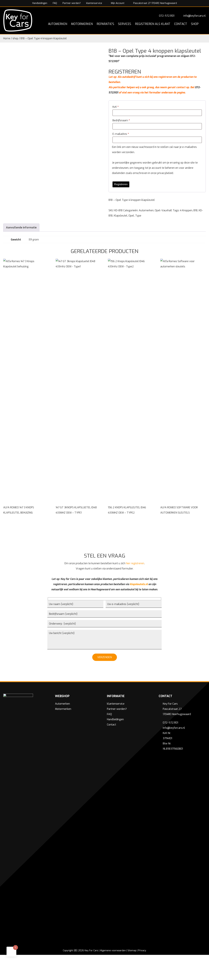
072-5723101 (166, 15)
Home (6, 38)
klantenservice (94, 3)
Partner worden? (72, 3)
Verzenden (104, 657)
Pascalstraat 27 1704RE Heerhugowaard (155, 3)
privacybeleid (165, 173)
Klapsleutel (120, 215)
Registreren (121, 184)
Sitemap (132, 950)
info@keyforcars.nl (195, 15)
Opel (131, 215)
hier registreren (135, 563)
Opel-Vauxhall (163, 210)
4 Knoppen (186, 210)
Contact (111, 724)
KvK (116, 107)
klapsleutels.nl (139, 584)
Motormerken (63, 709)
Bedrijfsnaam (121, 120)
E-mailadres (121, 134)
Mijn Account (117, 3)
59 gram (33, 239)
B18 (195, 210)
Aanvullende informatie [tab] (21, 227)
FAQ (55, 3)
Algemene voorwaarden (113, 950)
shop (15, 38)
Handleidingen (39, 3)
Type (138, 215)
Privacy (142, 950)
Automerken (146, 210)
